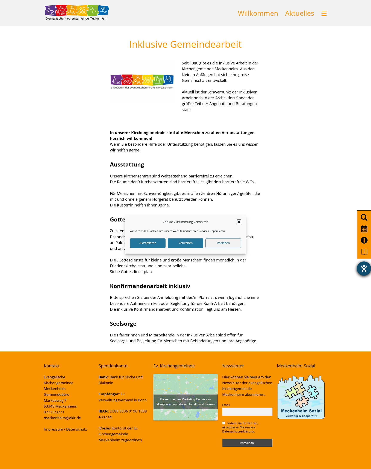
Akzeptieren (147, 243)
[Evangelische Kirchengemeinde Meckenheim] (77, 19)
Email (226, 405)
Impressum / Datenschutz (65, 429)
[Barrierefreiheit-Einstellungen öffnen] (364, 268)
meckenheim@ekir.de (62, 417)
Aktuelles (299, 13)
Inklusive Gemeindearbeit (185, 44)
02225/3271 (54, 411)
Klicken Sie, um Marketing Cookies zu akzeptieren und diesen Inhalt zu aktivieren (186, 401)
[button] (239, 222)
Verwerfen (185, 243)
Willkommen (258, 13)
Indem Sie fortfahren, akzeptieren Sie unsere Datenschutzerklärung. (240, 427)
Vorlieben (223, 243)
